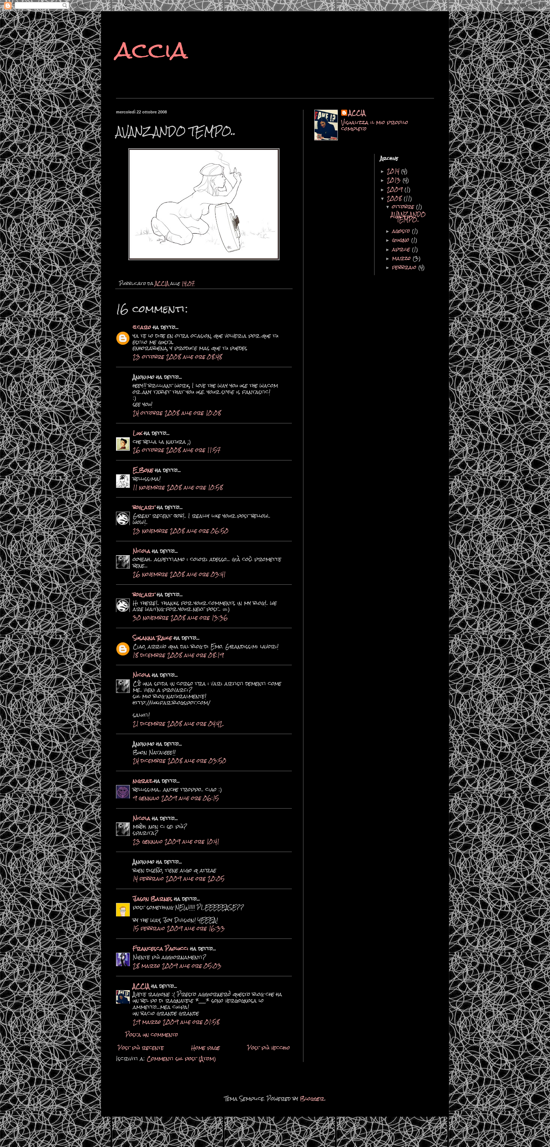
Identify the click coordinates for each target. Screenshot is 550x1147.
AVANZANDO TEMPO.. (408, 217)
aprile (402, 249)
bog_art (144, 507)
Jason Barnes (152, 899)
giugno (401, 240)
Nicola (141, 551)
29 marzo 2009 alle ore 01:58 (176, 1022)
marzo (402, 258)
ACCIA (141, 986)
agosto (402, 231)
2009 (395, 189)
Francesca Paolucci (161, 948)
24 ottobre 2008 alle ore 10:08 (177, 413)
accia (152, 50)
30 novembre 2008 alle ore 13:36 (180, 617)
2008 (395, 198)
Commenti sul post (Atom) (181, 1058)
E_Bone (143, 470)
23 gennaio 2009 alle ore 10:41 (176, 841)
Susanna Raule (152, 638)
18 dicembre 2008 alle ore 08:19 (178, 655)
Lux (137, 433)
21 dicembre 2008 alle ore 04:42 (178, 723)
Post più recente (141, 1048)
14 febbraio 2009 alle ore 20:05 (178, 878)
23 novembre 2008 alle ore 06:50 (181, 531)
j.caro (142, 327)
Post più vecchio (268, 1048)
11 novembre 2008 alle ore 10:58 (178, 487)
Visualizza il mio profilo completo (374, 125)
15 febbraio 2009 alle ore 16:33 (179, 928)
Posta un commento (151, 1034)
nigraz (143, 781)
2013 (395, 180)
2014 (394, 171)
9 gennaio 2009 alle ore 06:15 (176, 798)
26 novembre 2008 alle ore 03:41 (179, 574)
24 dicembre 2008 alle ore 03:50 (179, 760)
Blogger (312, 1098)
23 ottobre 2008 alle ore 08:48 (177, 357)
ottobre (404, 206)
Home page (205, 1048)
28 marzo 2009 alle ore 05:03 (177, 966)
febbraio (405, 267)
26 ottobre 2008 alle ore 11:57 (177, 450)
